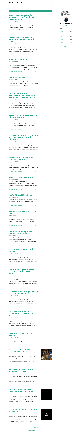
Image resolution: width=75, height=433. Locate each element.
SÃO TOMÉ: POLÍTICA (17, 77)
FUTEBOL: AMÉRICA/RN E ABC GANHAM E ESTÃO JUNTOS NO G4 (21, 391)
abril (61, 37)
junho (62, 34)
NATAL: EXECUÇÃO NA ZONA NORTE (22, 177)
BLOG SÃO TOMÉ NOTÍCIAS (15, 2)
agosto (62, 31)
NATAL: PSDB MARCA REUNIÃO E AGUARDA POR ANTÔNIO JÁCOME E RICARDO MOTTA (22, 17)
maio (61, 36)
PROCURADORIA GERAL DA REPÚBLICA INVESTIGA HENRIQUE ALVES (21, 313)
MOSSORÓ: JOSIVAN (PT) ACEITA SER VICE (22, 212)
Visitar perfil (66, 25)
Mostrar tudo (49, 11)
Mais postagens (35, 427)
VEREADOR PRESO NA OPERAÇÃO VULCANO (21, 250)
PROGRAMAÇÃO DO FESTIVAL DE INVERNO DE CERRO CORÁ (21, 371)
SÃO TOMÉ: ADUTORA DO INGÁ (20, 195)
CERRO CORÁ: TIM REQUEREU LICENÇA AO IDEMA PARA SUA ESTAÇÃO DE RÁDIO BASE (23, 137)
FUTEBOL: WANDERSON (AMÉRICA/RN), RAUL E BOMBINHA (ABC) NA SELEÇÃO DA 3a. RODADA (22, 95)
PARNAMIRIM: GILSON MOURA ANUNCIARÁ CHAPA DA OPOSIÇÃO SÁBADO (22, 39)
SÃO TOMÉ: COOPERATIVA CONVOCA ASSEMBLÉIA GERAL (23, 410)
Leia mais (36, 31)
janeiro (62, 42)
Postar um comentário (18, 31)
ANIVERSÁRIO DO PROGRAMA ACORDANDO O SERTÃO (20, 351)
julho (61, 33)
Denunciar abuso (63, 46)
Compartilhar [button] (11, 31)
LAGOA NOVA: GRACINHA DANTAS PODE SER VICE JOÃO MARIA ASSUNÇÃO (22, 271)
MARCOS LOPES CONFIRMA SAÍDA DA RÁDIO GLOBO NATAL (23, 116)
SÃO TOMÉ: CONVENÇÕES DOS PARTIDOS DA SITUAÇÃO (20, 232)
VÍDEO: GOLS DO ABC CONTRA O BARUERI (21, 334)
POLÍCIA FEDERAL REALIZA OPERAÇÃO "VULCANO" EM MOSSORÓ (23, 292)
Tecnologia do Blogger (31, 430)
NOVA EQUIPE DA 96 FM (18, 59)
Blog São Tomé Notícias (66, 23)
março (62, 39)
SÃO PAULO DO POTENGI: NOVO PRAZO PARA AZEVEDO (21, 158)
